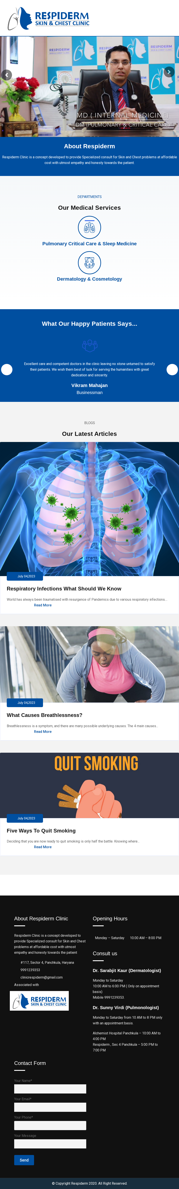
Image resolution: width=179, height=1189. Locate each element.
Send (24, 1160)
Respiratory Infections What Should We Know (64, 589)
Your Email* (22, 1099)
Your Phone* (23, 1117)
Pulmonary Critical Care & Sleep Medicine (89, 243)
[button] (6, 75)
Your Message (25, 1136)
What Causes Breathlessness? (45, 715)
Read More (43, 605)
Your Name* (23, 1081)
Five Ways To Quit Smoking (41, 831)
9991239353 (30, 970)
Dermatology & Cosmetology (89, 279)
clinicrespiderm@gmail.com (42, 977)
